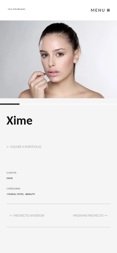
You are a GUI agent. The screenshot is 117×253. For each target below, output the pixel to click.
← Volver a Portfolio (23, 147)
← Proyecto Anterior (27, 216)
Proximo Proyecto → (90, 216)
